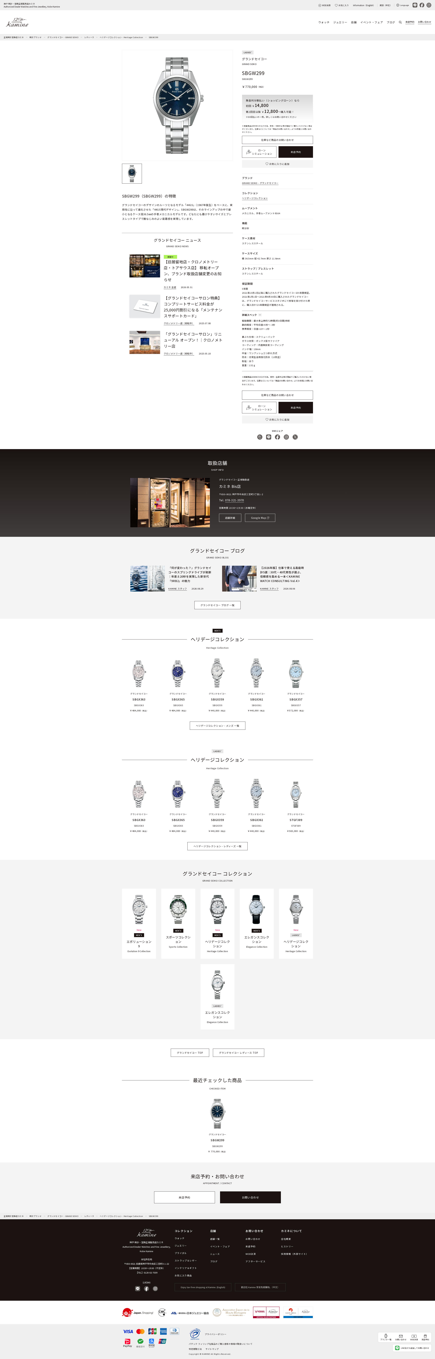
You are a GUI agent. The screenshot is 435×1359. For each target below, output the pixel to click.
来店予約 (409, 21)
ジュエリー (340, 22)
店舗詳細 (230, 517)
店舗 (354, 22)
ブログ (391, 22)
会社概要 (286, 1239)
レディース (89, 37)
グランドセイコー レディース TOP (238, 1052)
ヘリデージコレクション (255, 198)
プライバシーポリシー (216, 1334)
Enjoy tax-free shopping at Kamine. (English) (203, 1287)
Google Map (258, 517)
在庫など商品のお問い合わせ (277, 140)
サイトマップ (212, 1348)
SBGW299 (153, 37)
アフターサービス (255, 1261)
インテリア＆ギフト (186, 1268)
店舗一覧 (215, 1239)
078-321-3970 (234, 500)
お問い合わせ (424, 21)
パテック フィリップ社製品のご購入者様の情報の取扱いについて (221, 1343)
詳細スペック (249, 315)
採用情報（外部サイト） (294, 1253)
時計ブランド (36, 37)
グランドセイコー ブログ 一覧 (217, 605)
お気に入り (343, 5)
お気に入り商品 (183, 1275)
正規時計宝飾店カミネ (14, 37)
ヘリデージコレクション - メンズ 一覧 (217, 725)
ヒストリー (287, 1246)
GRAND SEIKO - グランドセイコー (260, 183)
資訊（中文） (386, 5)
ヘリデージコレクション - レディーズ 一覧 (218, 846)
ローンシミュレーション (262, 152)
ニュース (215, 1253)
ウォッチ (324, 22)
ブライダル (181, 1253)
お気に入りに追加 (279, 164)
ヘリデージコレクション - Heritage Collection (121, 37)
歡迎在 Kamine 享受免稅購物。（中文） (260, 1287)
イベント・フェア (371, 22)
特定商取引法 (195, 1348)
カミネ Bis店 (230, 486)
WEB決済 (326, 5)
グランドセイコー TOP (190, 1052)
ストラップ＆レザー (186, 1260)
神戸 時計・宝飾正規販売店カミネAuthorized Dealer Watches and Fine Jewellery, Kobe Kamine (32, 5)
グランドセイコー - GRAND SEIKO (63, 37)
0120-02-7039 (150, 1272)
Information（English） (364, 5)
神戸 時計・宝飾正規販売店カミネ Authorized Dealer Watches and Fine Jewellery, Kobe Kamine (146, 1247)
